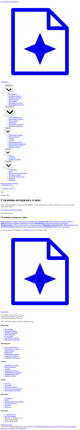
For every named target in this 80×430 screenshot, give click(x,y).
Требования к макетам (16, 124)
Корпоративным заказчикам (18, 173)
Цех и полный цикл (15, 117)
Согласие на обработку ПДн (10, 428)
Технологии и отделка (16, 119)
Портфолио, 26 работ (16, 135)
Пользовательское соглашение (66, 426)
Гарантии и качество (15, 126)
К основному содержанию (9, 1)
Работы (8, 128)
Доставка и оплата (15, 175)
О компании (13, 169)
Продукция (9, 85)
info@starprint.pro (10, 416)
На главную (5, 210)
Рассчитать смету (6, 425)
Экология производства (16, 176)
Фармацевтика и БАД (16, 145)
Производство (10, 106)
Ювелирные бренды (15, 142)
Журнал (11, 156)
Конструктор (5, 183)
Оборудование (13, 121)
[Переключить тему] (13, 188)
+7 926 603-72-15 (6, 185)
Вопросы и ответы (15, 159)
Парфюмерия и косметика (17, 144)
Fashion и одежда (14, 147)
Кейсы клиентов (14, 137)
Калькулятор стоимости (12, 390)
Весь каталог (13, 94)
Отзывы (11, 138)
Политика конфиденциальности (45, 426)
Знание (8, 149)
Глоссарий (12, 158)
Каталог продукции (15, 210)
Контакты (12, 180)
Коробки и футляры (15, 98)
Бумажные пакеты (15, 96)
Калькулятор (14, 183)
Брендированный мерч (16, 105)
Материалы (12, 123)
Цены (10, 171)
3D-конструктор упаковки (13, 389)
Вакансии (12, 178)
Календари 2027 (14, 99)
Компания (8, 161)
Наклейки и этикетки (16, 103)
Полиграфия (13, 101)
